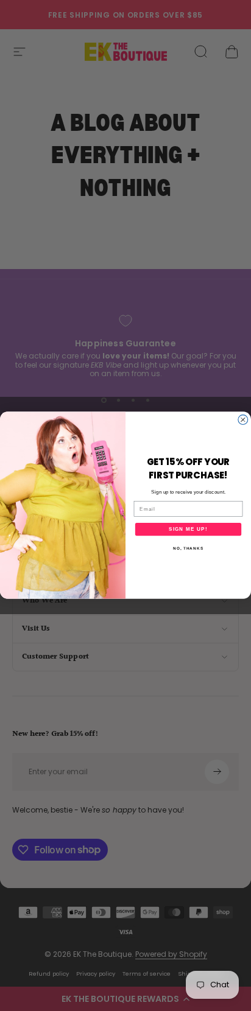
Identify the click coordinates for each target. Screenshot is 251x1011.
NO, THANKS (188, 549)
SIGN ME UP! (188, 529)
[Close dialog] (243, 420)
